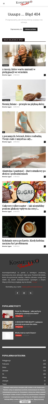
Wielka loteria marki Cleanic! (25, 333)
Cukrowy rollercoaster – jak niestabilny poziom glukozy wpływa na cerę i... (23, 207)
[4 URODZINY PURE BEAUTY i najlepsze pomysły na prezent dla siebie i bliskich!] (7, 325)
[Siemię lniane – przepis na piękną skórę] (24, 90)
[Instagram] (24, 293)
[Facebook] (17, 293)
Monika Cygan (7, 75)
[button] (3, 3)
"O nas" (35, 282)
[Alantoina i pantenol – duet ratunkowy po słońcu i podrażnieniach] (24, 157)
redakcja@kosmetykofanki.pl (32, 287)
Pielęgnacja (6, 100)
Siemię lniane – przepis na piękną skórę (23, 103)
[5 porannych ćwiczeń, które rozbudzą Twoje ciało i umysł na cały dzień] (24, 122)
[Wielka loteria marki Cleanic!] (7, 336)
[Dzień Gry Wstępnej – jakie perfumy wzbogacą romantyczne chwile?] (7, 314)
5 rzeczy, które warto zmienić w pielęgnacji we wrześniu (18, 71)
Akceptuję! (25, 402)
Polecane (5, 65)
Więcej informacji (39, 399)
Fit (3, 132)
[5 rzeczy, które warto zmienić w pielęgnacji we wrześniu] (24, 55)
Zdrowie (5, 202)
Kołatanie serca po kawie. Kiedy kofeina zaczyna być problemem (23, 242)
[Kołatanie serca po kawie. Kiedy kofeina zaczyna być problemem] (24, 227)
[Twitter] (30, 293)
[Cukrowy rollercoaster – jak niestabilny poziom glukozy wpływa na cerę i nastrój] (24, 192)
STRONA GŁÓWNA (30, 29)
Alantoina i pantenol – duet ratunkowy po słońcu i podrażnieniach (24, 172)
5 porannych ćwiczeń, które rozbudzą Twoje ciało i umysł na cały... (21, 137)
